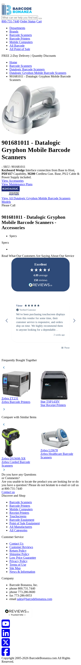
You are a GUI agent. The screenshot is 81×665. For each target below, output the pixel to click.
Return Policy (18, 550)
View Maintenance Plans (17, 184)
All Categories (18, 530)
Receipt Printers (19, 512)
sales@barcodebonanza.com (34, 599)
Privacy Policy (18, 561)
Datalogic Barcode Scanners (27, 69)
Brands (13, 31)
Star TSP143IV (50, 401)
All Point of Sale (19, 49)
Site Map (15, 568)
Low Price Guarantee (22, 557)
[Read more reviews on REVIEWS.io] (40, 285)
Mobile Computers (21, 42)
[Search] (40, 18)
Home (13, 62)
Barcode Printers (19, 38)
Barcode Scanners (20, 35)
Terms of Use (17, 564)
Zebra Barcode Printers (16, 402)
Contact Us (16, 543)
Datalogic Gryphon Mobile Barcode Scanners (37, 73)
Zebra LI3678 (49, 450)
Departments (17, 28)
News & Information (22, 571)
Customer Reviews (21, 547)
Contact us (8, 492)
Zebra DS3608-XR (14, 458)
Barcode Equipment (21, 519)
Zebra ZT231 (10, 398)
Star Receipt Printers (53, 405)
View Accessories (13, 180)
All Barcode (17, 45)
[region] (40, 320)
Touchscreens (17, 516)
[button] (7, 320)
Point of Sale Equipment (24, 523)
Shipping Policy (19, 554)
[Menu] (3, 4)
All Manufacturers (20, 526)
